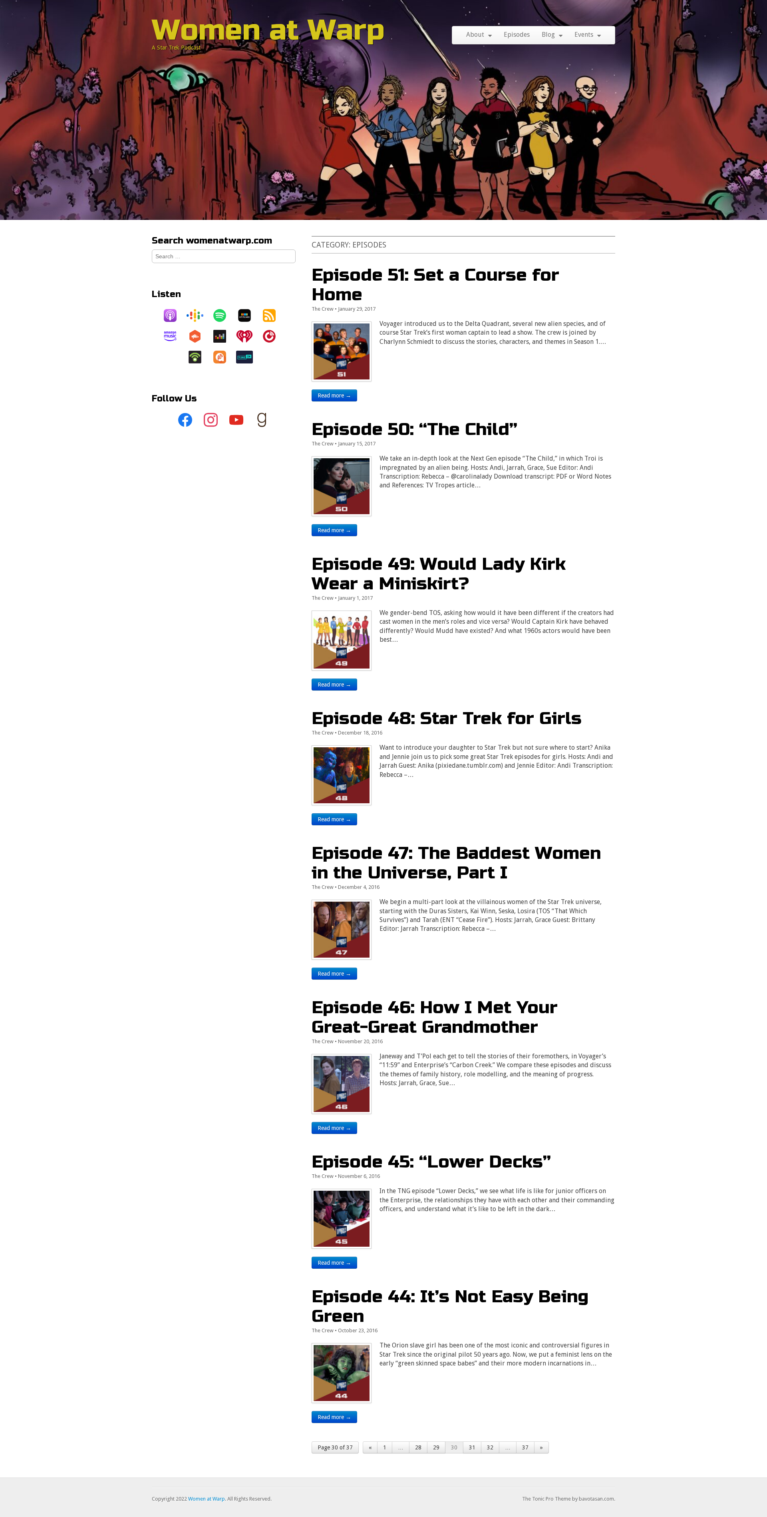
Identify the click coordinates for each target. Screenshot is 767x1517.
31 (472, 1447)
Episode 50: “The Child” (414, 429)
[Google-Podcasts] (199, 315)
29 (436, 1447)
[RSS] (273, 315)
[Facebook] (185, 420)
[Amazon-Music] (174, 336)
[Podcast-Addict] (223, 357)
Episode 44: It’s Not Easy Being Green (450, 1306)
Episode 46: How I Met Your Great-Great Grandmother (435, 1017)
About (475, 34)
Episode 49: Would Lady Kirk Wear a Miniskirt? (439, 573)
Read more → (334, 395)
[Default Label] (236, 420)
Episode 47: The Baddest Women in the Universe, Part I (456, 862)
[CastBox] (199, 336)
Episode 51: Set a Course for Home (435, 284)
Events (583, 34)
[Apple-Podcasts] (174, 315)
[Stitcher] (248, 315)
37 (525, 1447)
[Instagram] (211, 420)
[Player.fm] (273, 336)
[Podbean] (199, 357)
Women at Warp (268, 30)
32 (490, 1447)
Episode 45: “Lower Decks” (431, 1161)
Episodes (517, 34)
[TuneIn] (248, 357)
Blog (548, 34)
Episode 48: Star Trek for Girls (447, 718)
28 (418, 1447)
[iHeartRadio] (248, 336)
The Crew (323, 309)
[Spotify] (223, 315)
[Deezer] (223, 336)
